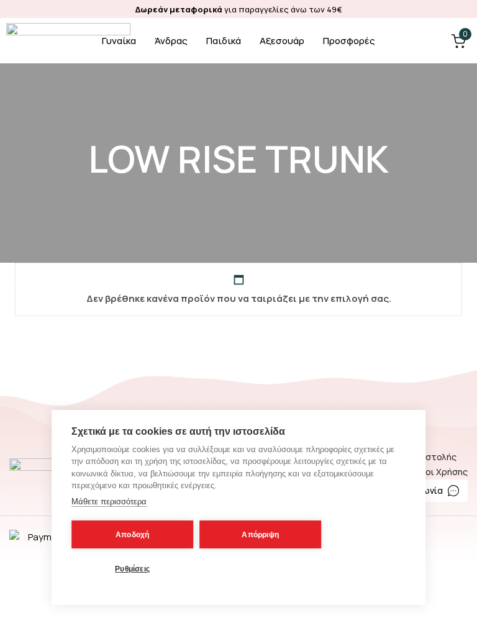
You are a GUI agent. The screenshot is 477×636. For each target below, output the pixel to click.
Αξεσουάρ (282, 40)
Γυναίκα (119, 40)
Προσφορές (349, 40)
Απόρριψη (260, 534)
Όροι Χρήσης (440, 472)
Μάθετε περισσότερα (109, 501)
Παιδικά (223, 40)
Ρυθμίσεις (132, 569)
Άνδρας (171, 40)
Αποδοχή (132, 534)
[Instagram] (465, 9)
